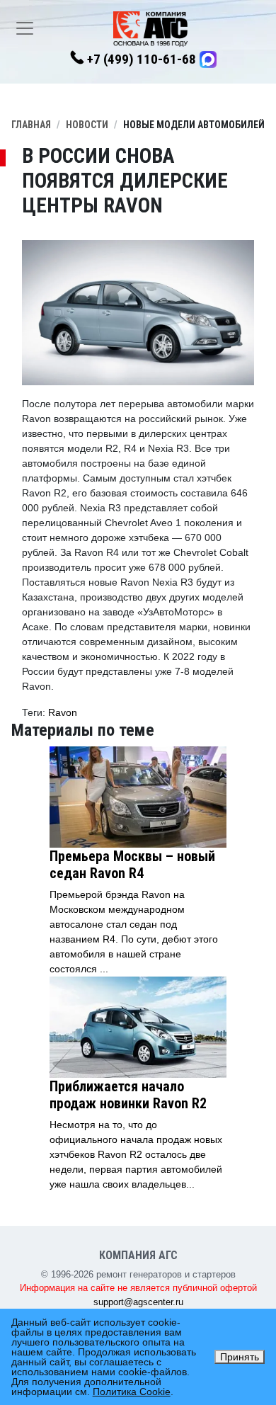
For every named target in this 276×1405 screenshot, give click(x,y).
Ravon (62, 712)
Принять (239, 1357)
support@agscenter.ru (138, 1302)
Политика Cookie (132, 1391)
